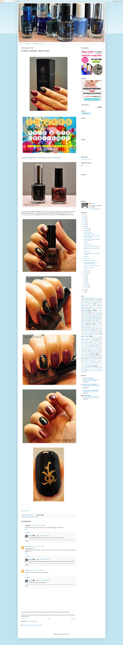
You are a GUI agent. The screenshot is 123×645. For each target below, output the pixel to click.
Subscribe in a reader (86, 159)
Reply (26, 529)
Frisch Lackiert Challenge (89, 329)
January (86, 287)
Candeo (93, 308)
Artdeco (94, 302)
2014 (84, 226)
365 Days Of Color (98, 298)
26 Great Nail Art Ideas (86, 298)
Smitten (82, 366)
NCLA (84, 355)
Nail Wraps (85, 354)
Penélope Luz (91, 358)
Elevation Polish (84, 321)
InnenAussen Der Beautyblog (90, 384)
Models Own (99, 349)
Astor (99, 302)
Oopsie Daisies (84, 357)
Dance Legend (88, 317)
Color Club (85, 313)
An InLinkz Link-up (25, 510)
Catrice (100, 308)
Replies (28, 532)
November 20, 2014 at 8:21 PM (37, 570)
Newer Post (24, 618)
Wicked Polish (91, 369)
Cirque (92, 311)
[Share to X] (40, 515)
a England (27, 516)
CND (101, 311)
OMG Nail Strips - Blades (89, 260)
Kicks (90, 339)
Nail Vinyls (100, 352)
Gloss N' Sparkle (90, 331)
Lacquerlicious (95, 342)
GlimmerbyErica (87, 330)
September (86, 272)
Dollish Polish (92, 320)
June (85, 278)
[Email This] (37, 515)
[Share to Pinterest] (43, 515)
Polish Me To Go (86, 360)
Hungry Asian (87, 334)
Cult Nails (93, 316)
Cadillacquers (84, 308)
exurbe (93, 326)
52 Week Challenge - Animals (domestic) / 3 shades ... (90, 263)
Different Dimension (92, 319)
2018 (84, 218)
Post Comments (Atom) (32, 621)
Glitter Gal (36, 516)
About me (27, 43)
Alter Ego (100, 301)
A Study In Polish (84, 301)
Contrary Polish (98, 314)
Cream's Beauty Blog (88, 378)
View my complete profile (94, 209)
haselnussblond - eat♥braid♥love (90, 390)
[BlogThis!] (38, 515)
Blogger (67, 634)
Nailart (93, 354)
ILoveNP (99, 334)
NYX (99, 355)
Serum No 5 (87, 364)
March (85, 283)
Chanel (98, 310)
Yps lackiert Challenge (97, 370)
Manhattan (88, 346)
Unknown (27, 546)
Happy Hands (92, 333)
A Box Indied (86, 299)
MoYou (85, 351)
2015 (84, 224)
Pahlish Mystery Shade (89, 234)
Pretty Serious (86, 362)
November (86, 230)
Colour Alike (83, 314)
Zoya (84, 372)
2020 (84, 214)
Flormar (91, 327)
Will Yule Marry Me (88, 244)
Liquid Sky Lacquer (90, 343)
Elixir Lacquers (97, 321)
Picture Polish (99, 358)
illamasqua (94, 334)
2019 (84, 216)
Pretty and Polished (98, 361)
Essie (90, 324)
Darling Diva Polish (97, 317)
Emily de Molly (84, 323)
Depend (84, 318)
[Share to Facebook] (42, 515)
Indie (86, 336)
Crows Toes (86, 316)
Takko (99, 366)
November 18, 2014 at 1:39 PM (38, 525)
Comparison (90, 314)
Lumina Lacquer (84, 345)
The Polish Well (84, 367)
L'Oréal (93, 340)
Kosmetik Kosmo (86, 340)
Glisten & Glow (97, 330)
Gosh (97, 331)
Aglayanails (33, 8)
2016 (84, 222)
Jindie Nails (96, 338)
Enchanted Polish (95, 323)
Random (94, 363)
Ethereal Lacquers (85, 326)
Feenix (98, 326)
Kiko (94, 339)
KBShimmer (84, 339)
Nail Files (83, 352)
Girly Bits (100, 329)
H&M (86, 333)
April (85, 281)
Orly (96, 357)
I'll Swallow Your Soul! (89, 267)
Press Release (89, 361)
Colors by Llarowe (95, 313)
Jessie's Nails (87, 251)
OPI (91, 357)
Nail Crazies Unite (95, 351)
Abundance (86, 256)
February (86, 285)
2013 (84, 290)
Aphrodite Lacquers (87, 302)
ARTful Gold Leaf (87, 232)
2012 (84, 292)
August (85, 274)
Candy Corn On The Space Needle (91, 265)
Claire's (97, 311)
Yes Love (89, 370)
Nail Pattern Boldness (91, 352)
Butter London (96, 307)
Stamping (89, 366)
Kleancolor (100, 339)
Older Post (73, 618)
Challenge (31, 516)
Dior (86, 320)
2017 (84, 220)
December (86, 228)
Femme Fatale (84, 327)
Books (94, 305)
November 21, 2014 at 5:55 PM (42, 580)
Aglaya (30, 535)
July (85, 276)
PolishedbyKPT (94, 360)
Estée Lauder (98, 324)
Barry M (89, 304)
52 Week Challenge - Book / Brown (91, 246)
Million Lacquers (88, 349)
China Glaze (84, 311)
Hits (82, 334)
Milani (82, 349)
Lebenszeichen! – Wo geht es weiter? (90, 391)
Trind (92, 367)
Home (21, 43)
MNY (94, 349)
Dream (99, 320)
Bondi (89, 305)
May (85, 279)
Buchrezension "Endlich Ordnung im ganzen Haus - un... (92, 240)
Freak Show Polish (98, 327)
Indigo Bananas (97, 336)
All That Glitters (93, 301)
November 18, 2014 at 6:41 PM (37, 546)
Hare (98, 333)
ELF (91, 321)
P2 (99, 357)
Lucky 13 (98, 343)
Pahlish (83, 358)
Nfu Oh (89, 355)
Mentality (98, 347)
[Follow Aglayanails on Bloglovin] (86, 114)
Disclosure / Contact (38, 43)
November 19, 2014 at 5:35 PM (42, 535)
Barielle (82, 303)
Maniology (96, 346)
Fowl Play (86, 242)
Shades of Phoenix (96, 364)
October (86, 270)
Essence (83, 324)
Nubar (94, 355)
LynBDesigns (93, 345)
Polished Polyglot (87, 395)
